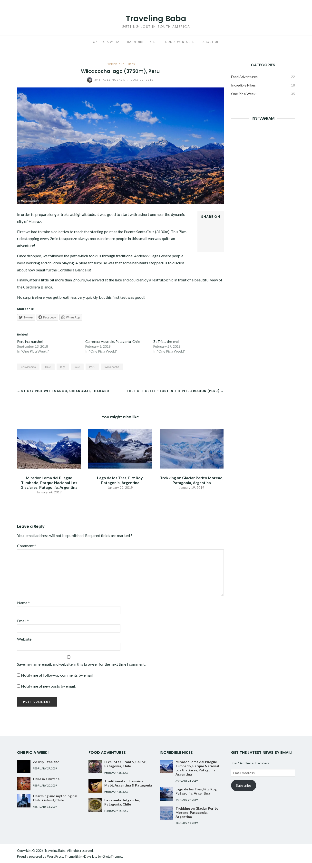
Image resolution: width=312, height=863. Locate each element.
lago (62, 366)
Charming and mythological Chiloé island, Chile (55, 798)
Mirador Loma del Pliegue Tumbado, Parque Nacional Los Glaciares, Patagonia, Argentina (49, 482)
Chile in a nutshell (47, 779)
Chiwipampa (28, 366)
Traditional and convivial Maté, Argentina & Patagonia (128, 783)
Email (23, 620)
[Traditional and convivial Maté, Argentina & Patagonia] (95, 786)
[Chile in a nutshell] (23, 783)
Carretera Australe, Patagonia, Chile (112, 341)
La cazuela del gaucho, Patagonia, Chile (122, 802)
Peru (92, 366)
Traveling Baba (156, 18)
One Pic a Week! (106, 42)
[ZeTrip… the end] (23, 766)
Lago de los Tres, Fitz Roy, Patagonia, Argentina (120, 480)
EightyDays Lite (86, 856)
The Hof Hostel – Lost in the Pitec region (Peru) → (175, 391)
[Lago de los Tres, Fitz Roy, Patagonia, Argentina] (120, 448)
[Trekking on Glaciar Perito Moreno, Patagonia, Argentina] (192, 448)
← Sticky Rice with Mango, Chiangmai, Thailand (63, 391)
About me (211, 42)
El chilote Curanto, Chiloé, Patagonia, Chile (125, 764)
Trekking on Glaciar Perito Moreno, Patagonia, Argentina (192, 480)
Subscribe (243, 785)
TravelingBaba (110, 79)
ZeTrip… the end (166, 341)
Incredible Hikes (141, 42)
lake (77, 366)
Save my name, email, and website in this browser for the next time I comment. (81, 664)
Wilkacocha (112, 366)
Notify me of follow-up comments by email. (57, 675)
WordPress (55, 856)
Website (24, 639)
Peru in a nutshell (30, 341)
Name (23, 602)
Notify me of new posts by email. (48, 686)
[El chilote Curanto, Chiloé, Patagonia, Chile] (95, 766)
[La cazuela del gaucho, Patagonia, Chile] (95, 805)
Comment (26, 545)
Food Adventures (179, 42)
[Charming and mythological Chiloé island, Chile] (23, 800)
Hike (48, 366)
